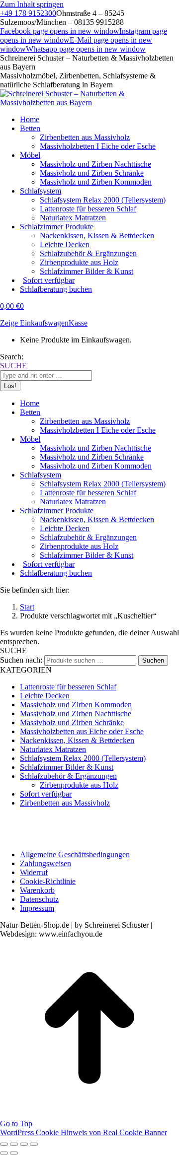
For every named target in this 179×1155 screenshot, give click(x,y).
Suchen (153, 660)
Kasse (78, 323)
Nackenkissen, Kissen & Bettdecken (77, 740)
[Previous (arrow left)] (4, 1153)
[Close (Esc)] (4, 1144)
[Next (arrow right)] (14, 1153)
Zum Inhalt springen (32, 4)
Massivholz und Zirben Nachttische (75, 713)
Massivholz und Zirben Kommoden (76, 704)
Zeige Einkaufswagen (34, 323)
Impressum (37, 908)
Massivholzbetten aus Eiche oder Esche (82, 731)
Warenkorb (37, 890)
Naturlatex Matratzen (53, 749)
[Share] (14, 1144)
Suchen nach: (21, 660)
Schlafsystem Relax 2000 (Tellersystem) (83, 758)
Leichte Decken (45, 695)
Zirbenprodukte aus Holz (79, 785)
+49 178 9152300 (28, 13)
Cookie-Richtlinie (48, 881)
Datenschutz (39, 899)
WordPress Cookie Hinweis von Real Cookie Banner (83, 1132)
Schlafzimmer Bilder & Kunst (66, 767)
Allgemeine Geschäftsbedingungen (75, 854)
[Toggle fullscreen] (24, 1144)
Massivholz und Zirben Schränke (72, 722)
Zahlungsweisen (45, 863)
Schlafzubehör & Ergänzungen (68, 776)
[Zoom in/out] (34, 1144)
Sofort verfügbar (46, 794)
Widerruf (34, 872)
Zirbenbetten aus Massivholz (65, 803)
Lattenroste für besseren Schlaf (68, 686)
